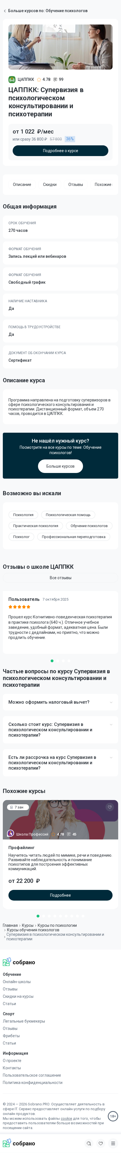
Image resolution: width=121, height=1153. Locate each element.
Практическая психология (35, 526)
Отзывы (10, 989)
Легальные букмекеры (24, 1021)
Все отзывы (60, 578)
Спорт (8, 1014)
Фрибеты (11, 1036)
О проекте (12, 1060)
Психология (23, 515)
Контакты (12, 1068)
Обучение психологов (89, 526)
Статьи (9, 1003)
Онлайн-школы (17, 981)
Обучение (12, 974)
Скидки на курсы (18, 996)
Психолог (21, 537)
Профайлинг (21, 847)
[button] (52, 660)
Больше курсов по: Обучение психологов (48, 10)
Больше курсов (60, 466)
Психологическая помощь (68, 515)
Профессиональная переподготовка (74, 537)
